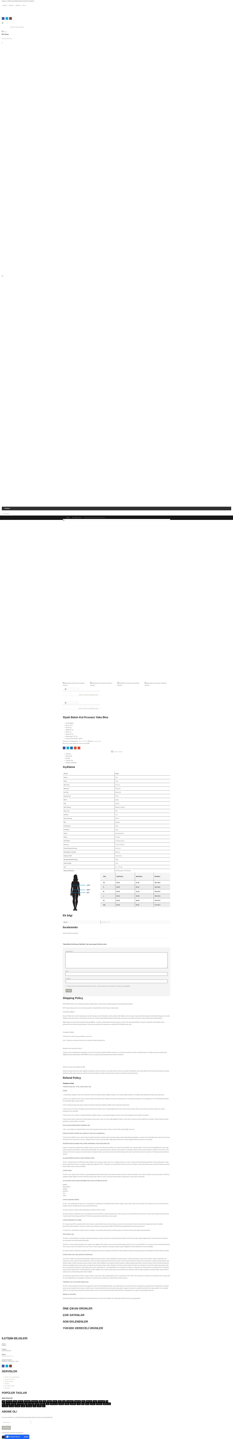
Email (79, 748)
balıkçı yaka (9, 1401)
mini (26, 1403)
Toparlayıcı (99, 1403)
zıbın (34, 1405)
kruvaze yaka (97, 741)
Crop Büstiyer (70, 1401)
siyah (47, 1403)
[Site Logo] (7, 24)
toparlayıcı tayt (106, 1403)
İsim (67, 971)
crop (64, 1401)
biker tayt (21, 1401)
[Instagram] (10, 18)
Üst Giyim (84, 741)
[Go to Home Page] (63, 518)
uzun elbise (5, 1405)
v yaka (23, 1405)
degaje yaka (77, 1401)
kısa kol (8, 1403)
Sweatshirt (73, 1403)
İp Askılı (39, 1405)
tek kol (87, 1403)
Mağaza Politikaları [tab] (71, 762)
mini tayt (37, 1403)
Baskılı (15, 1401)
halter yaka (89, 1401)
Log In (24, 5)
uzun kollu (17, 1405)
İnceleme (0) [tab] (69, 760)
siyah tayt (61, 1403)
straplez (67, 1403)
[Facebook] (3, 18)
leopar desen (20, 1403)
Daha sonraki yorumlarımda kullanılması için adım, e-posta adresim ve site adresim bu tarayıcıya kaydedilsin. (99, 986)
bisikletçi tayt (35, 1401)
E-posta (68, 978)
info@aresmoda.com (7, 1356)
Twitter (68, 748)
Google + (75, 748)
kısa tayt (13, 1403)
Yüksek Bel (28, 1405)
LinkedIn (71, 748)
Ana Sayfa (6, 514)
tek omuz (93, 1403)
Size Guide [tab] (69, 756)
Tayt (83, 1403)
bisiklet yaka (27, 1401)
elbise (83, 1401)
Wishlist (11, 5)
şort (44, 1405)
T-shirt (78, 1403)
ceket (60, 1401)
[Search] (28, 27)
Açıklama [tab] (68, 754)
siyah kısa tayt (54, 1403)
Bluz (80, 741)
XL (109, 922)
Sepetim (18, 5)
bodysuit (49, 1401)
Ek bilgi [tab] (68, 758)
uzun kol (11, 1405)
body (44, 1401)
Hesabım (4, 5)
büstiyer (55, 1401)
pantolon (42, 1403)
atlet (3, 1401)
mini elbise (31, 1403)
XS (102, 922)
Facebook (64, 748)
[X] (7, 18)
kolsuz (94, 1401)
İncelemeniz (69, 951)
